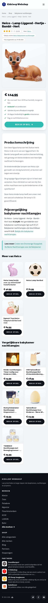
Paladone (6, 503)
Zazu (4, 499)
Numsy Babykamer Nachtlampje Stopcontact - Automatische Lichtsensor (11, 412)
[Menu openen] (43, 4)
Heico (29, 31)
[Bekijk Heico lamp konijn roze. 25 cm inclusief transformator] (12, 270)
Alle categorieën (9, 537)
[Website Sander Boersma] (12, 597)
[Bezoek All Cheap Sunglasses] (4, 578)
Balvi (4, 523)
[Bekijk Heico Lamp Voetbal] (35, 270)
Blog (4, 545)
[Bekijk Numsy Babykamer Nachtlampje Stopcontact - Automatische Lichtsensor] (12, 397)
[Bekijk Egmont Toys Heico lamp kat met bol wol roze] (12, 308)
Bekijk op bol (22, 125)
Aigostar (5, 507)
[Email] (44, 597)
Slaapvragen (7, 553)
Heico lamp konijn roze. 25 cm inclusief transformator (12, 282)
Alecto (5, 495)
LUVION (5, 519)
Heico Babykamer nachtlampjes (23, 35)
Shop (10, 13)
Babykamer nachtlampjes (23, 13)
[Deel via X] (33, 597)
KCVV (4, 515)
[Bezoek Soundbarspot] (4, 563)
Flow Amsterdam (9, 511)
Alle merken (7, 541)
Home (4, 13)
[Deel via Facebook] (38, 597)
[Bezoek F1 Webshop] (4, 571)
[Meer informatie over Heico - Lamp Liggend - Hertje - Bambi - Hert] (24, 65)
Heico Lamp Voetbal (34, 280)
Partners (5, 549)
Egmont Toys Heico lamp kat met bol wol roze (12, 320)
